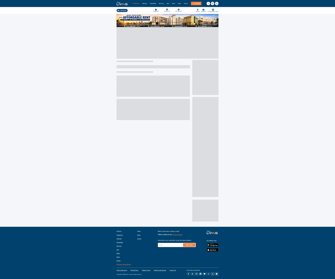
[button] (122, 3)
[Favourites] (212, 3)
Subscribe (189, 245)
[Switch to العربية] (208, 3)
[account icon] (216, 3)
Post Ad (197, 3)
